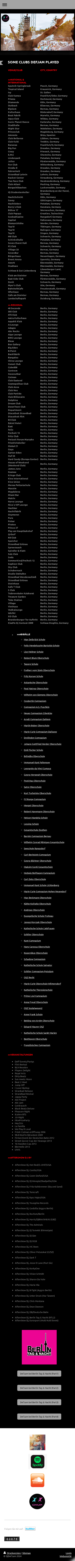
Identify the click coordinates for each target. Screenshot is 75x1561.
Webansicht (66, 1556)
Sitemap (26, 1553)
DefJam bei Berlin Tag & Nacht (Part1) (39, 1373)
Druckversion (14, 1553)
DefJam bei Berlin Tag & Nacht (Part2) (39, 1387)
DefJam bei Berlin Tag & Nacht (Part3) (39, 1402)
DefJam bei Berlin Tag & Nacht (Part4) (39, 1416)
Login (69, 1553)
